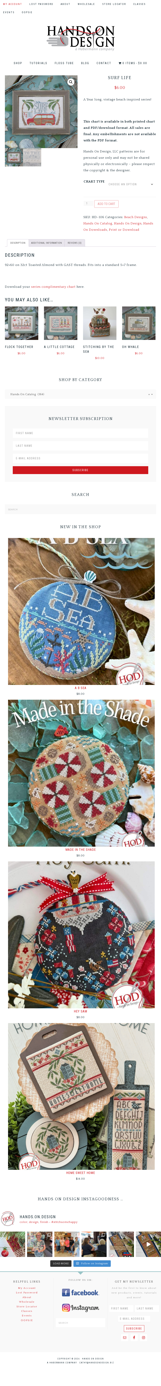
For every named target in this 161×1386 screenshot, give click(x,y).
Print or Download (124, 230)
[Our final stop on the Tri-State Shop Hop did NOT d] (39, 1244)
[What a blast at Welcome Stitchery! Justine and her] (67, 1244)
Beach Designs (135, 217)
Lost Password (27, 1292)
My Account (27, 1288)
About (26, 1297)
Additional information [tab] (46, 243)
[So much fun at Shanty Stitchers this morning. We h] (94, 1244)
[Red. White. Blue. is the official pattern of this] (148, 1244)
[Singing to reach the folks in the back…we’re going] (121, 1244)
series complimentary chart (53, 287)
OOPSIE (27, 1320)
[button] (70, 82)
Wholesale (27, 1301)
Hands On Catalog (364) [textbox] (79, 394)
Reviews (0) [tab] (75, 243)
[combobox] (80, 394)
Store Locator (26, 1306)
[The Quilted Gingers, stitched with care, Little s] (12, 1244)
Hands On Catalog (97, 223)
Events (27, 1315)
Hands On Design (80, 38)
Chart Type (94, 181)
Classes (26, 1311)
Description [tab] (18, 243)
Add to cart (106, 204)
